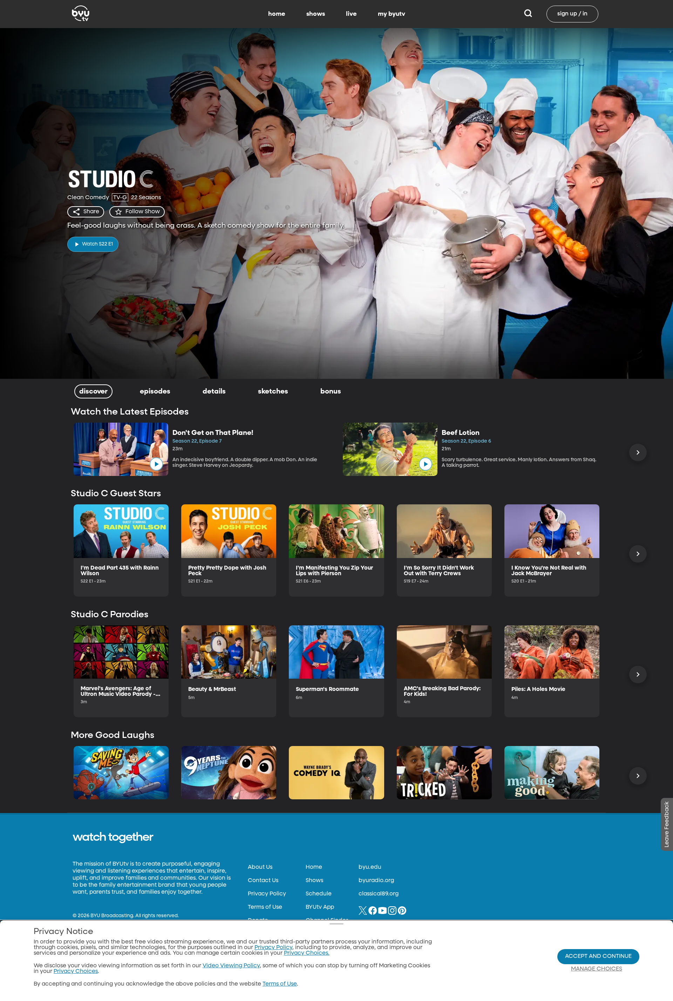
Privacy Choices (76, 971)
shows (315, 14)
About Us (260, 867)
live (351, 14)
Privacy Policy (267, 894)
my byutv (391, 14)
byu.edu (370, 867)
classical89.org (379, 894)
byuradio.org (376, 881)
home (276, 14)
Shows (314, 881)
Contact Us (263, 881)
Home (314, 867)
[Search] (528, 14)
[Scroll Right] (638, 452)
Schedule (319, 894)
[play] (156, 464)
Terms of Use (265, 907)
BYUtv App (320, 907)
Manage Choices (596, 969)
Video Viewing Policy (231, 966)
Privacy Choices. (306, 953)
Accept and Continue (598, 956)
